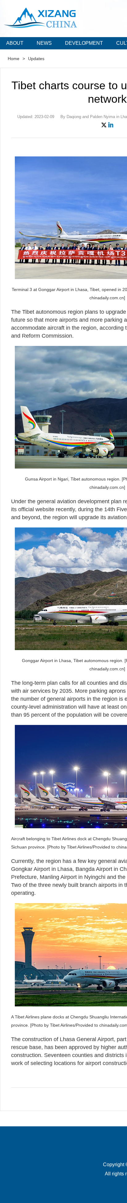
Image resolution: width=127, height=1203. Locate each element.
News (44, 43)
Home (13, 58)
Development (84, 43)
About (14, 43)
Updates (36, 58)
